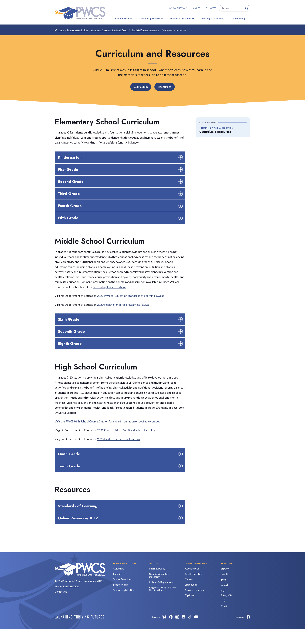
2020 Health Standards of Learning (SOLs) (123, 304)
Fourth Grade (70, 205)
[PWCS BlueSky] (164, 617)
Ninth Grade (69, 454)
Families (196, 8)
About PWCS (122, 18)
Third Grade (69, 193)
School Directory (178, 8)
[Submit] (246, 8)
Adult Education (193, 573)
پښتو (223, 579)
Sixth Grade (68, 319)
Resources (164, 86)
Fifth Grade (68, 218)
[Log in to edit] (79, 616)
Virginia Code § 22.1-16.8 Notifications (163, 589)
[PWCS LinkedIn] (183, 617)
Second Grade (71, 181)
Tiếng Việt (227, 595)
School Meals (120, 584)
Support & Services (180, 18)
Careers (189, 579)
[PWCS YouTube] (196, 617)
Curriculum (141, 86)
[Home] (80, 12)
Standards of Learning (77, 506)
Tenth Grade (69, 466)
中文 (223, 600)
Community (239, 18)
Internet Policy (157, 568)
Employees (211, 8)
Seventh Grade (71, 331)
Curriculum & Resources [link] (174, 29)
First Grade (68, 169)
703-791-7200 (71, 586)
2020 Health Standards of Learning (118, 439)
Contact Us (61, 591)
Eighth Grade (70, 343)
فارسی (224, 573)
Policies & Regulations (161, 581)
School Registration (149, 18)
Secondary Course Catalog (109, 287)
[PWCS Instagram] (177, 617)
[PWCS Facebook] (171, 617)
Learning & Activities (212, 18)
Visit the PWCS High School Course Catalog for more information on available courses (107, 421)
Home (61, 29)
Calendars (118, 568)
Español (225, 568)
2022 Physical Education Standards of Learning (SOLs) (130, 295)
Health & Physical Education (145, 29)
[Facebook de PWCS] (248, 617)
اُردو (223, 589)
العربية (224, 584)
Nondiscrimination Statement (159, 575)
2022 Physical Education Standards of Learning (126, 430)
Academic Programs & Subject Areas (109, 29)
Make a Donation (194, 589)
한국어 (224, 605)
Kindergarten (69, 157)
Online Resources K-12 (78, 518)
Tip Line (189, 595)
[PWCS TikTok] (190, 617)
